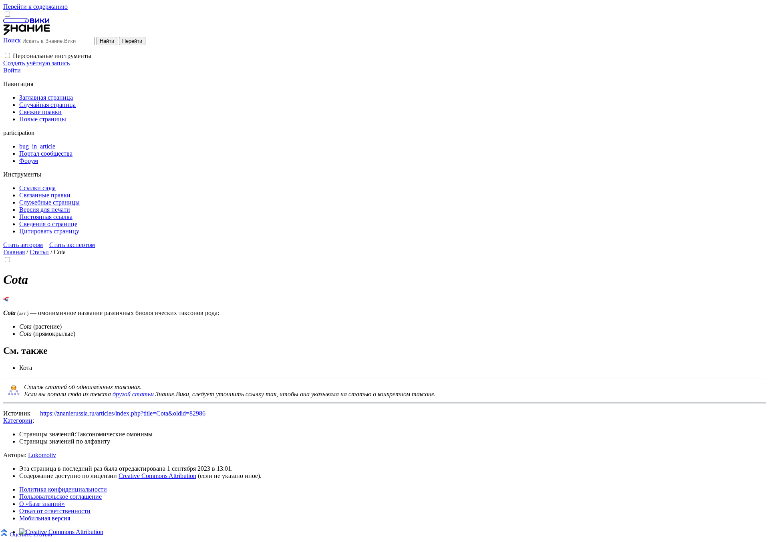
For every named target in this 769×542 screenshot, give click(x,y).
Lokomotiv (42, 455)
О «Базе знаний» (42, 503)
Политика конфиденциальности (63, 489)
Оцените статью (31, 534)
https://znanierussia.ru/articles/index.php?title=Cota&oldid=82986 (122, 413)
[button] (7, 55)
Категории (17, 420)
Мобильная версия (44, 518)
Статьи (39, 252)
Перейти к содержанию (35, 6)
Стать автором (23, 244)
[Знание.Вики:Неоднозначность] (14, 393)
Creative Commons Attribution (157, 475)
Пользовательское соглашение (60, 496)
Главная (14, 252)
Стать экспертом (72, 244)
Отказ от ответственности (55, 511)
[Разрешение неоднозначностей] (6, 299)
